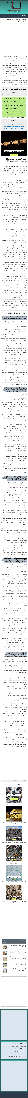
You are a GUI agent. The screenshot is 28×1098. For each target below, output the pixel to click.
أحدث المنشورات (6, 939)
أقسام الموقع (14, 939)
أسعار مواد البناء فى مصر (20, 1043)
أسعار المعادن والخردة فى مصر (19, 23)
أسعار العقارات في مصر (20, 1051)
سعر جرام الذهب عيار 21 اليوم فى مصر (13, 126)
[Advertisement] (14, 39)
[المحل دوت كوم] (14, 2)
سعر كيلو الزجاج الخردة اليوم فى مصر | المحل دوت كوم (14, 882)
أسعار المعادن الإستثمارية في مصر (18, 780)
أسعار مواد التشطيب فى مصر (19, 1049)
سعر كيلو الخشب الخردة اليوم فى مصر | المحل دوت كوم (14, 902)
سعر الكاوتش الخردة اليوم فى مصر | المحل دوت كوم (14, 843)
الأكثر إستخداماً (22, 939)
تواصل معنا (5, 942)
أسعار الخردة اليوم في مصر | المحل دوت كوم (14, 804)
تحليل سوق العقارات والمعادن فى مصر (17, 1056)
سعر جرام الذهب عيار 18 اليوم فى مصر (13, 124)
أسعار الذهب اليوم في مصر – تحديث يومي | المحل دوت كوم (14, 823)
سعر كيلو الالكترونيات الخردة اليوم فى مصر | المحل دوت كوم (14, 862)
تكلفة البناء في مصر (21, 1054)
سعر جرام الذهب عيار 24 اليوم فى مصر (13, 128)
